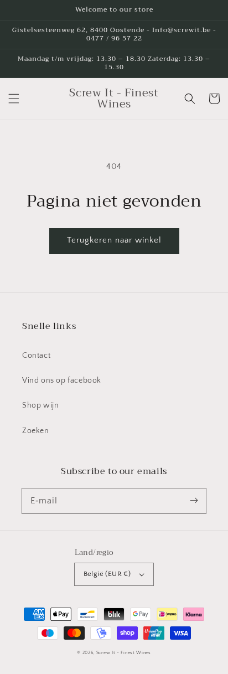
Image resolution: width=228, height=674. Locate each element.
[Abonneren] (194, 500)
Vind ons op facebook (61, 380)
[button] (14, 98)
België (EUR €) (107, 574)
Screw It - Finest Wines (123, 652)
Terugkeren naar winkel (114, 240)
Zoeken (35, 430)
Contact (36, 355)
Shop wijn (40, 405)
